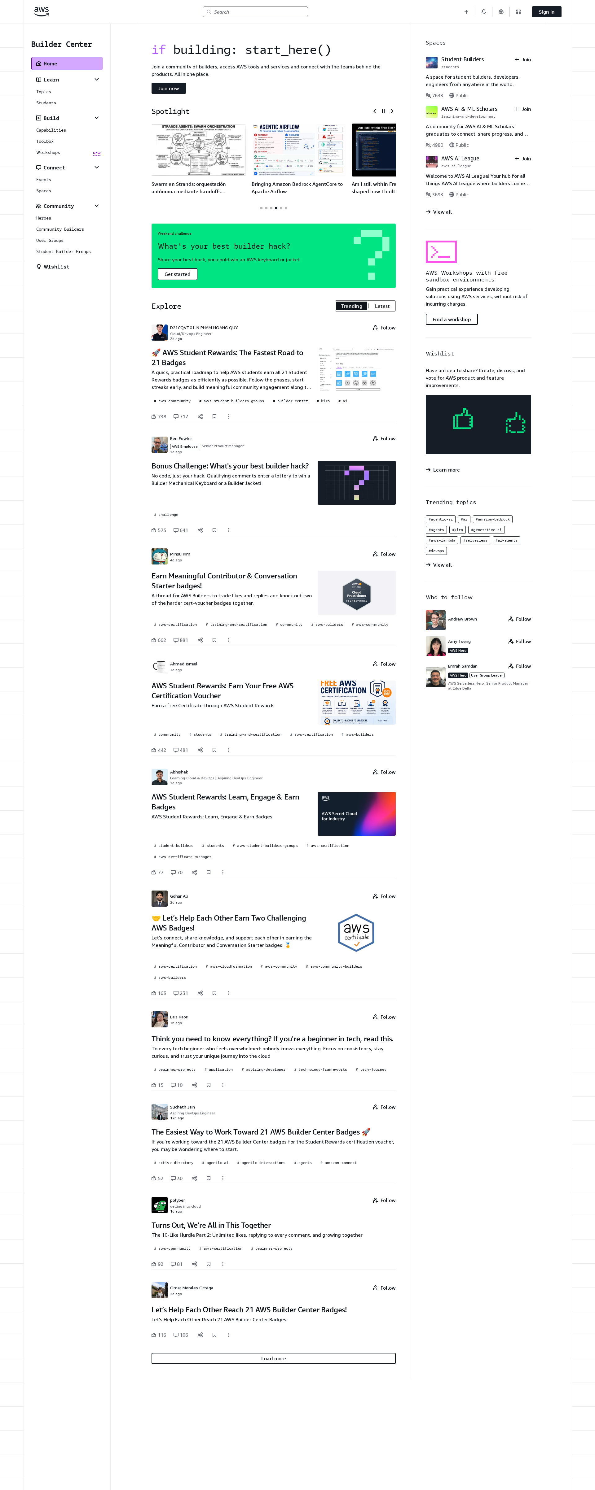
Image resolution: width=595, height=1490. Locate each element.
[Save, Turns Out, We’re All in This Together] (208, 1263)
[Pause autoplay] (383, 111)
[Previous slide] (374, 111)
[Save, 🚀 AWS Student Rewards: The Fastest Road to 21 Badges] (214, 416)
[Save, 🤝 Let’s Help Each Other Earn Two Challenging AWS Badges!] (214, 993)
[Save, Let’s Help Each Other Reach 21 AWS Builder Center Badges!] (214, 1334)
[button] (466, 12)
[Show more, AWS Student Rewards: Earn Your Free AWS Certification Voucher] (228, 750)
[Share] (200, 416)
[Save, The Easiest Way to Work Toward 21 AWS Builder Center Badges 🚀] (208, 1178)
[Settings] (501, 12)
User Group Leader (487, 675)
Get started (178, 274)
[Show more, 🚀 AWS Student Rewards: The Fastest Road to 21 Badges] (228, 416)
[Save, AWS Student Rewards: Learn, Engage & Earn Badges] (208, 872)
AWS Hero (458, 650)
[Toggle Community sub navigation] (96, 205)
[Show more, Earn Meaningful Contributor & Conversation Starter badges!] (228, 640)
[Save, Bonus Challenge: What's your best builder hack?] (214, 530)
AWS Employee (185, 446)
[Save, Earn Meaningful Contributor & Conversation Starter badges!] (214, 640)
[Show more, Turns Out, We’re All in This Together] (222, 1264)
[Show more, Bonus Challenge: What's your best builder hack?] (228, 530)
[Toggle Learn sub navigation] (96, 79)
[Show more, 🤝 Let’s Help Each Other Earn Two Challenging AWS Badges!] (228, 993)
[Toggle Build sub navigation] (96, 117)
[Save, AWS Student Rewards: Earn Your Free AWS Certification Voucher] (214, 749)
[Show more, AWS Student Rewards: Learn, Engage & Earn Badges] (222, 872)
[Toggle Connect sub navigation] (96, 167)
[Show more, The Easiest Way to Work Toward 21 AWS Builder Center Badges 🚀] (222, 1178)
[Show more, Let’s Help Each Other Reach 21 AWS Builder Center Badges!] (228, 1334)
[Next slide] (392, 111)
